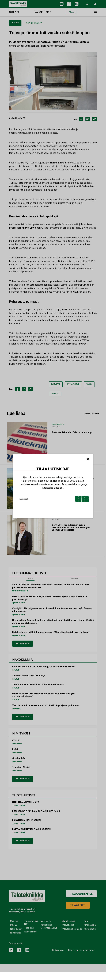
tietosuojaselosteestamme (38, 484)
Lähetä (82, 499)
